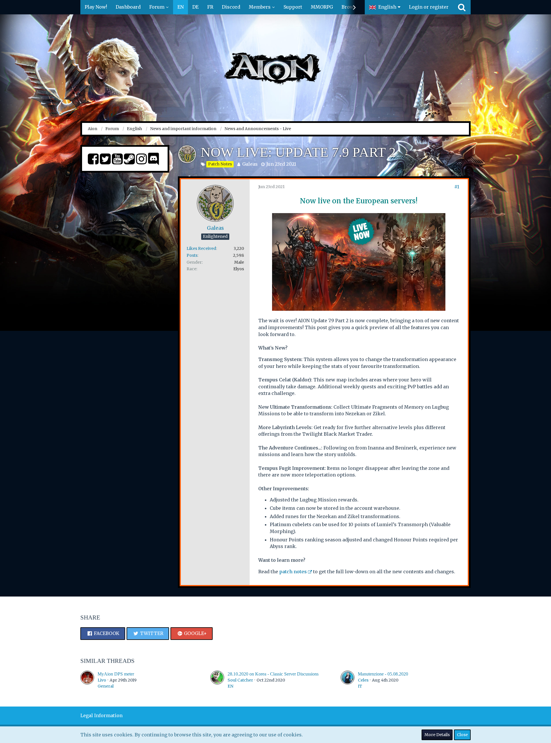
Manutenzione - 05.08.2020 (383, 673)
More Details (437, 734)
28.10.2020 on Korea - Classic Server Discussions (273, 673)
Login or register (429, 7)
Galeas (250, 164)
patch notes (293, 571)
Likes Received (201, 248)
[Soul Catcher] (217, 680)
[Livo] (87, 680)
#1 (456, 187)
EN (230, 686)
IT (360, 686)
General (106, 686)
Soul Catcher (240, 680)
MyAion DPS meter (116, 673)
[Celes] (347, 680)
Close (462, 734)
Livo (102, 680)
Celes (363, 680)
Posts (192, 255)
